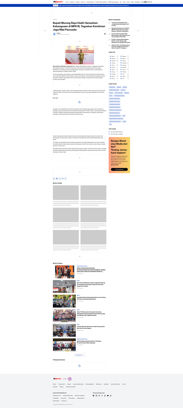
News (78, 280)
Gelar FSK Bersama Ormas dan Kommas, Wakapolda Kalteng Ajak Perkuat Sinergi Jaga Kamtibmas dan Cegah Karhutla (91, 313)
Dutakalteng (56, 398)
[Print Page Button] (105, 33)
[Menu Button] (145, 2)
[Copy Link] (65, 178)
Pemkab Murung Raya (101, 2)
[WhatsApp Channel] (111, 395)
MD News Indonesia (79, 395)
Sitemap (61, 386)
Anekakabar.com (57, 395)
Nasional (72, 2)
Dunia (124, 2)
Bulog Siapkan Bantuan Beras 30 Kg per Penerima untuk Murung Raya (89, 342)
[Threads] (99, 395)
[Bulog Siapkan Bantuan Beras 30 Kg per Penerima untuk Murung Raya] (64, 344)
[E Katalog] (64, 379)
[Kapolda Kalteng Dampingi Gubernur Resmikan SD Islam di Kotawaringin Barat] (64, 301)
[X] (60, 178)
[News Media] (70, 379)
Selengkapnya (78, 355)
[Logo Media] (57, 378)
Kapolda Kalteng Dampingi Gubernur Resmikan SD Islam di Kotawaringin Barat (91, 298)
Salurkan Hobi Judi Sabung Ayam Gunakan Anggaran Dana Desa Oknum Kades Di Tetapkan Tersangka (121, 46)
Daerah (78, 2)
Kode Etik (55, 386)
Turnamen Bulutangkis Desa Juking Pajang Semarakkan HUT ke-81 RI (120, 24)
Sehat (132, 2)
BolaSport (137, 2)
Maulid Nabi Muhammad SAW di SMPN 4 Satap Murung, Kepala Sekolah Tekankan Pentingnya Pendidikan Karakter (120, 29)
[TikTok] (105, 395)
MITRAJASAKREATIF (60, 404)
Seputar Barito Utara (68, 395)
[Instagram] (96, 395)
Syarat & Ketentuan (115, 384)
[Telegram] (62, 178)
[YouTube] (108, 395)
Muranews (64, 400)
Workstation (99, 384)
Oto (121, 2)
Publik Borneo (56, 400)
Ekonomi (83, 2)
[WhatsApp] (54, 178)
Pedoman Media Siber (78, 384)
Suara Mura (63, 398)
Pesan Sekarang (119, 169)
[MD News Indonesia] (58, 2)
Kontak (54, 384)
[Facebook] (57, 178)
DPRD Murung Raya (113, 2)
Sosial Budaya (90, 2)
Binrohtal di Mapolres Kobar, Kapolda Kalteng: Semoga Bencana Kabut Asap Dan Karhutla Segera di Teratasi (128, 5)
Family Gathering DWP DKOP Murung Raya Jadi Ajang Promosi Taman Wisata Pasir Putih (121, 35)
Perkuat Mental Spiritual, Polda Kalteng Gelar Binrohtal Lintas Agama (91, 327)
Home (67, 2)
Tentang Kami (61, 384)
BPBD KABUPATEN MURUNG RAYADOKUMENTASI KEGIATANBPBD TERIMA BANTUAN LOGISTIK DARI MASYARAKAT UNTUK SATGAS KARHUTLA (62, 5)
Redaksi (69, 384)
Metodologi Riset (90, 384)
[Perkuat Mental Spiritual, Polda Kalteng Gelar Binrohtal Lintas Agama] (64, 330)
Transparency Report (71, 386)
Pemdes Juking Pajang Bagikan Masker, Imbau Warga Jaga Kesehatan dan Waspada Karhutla (121, 41)
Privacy (124, 384)
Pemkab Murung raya (82, 266)
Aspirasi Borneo (80, 398)
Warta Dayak (72, 398)
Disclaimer (106, 384)
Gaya (128, 2)
